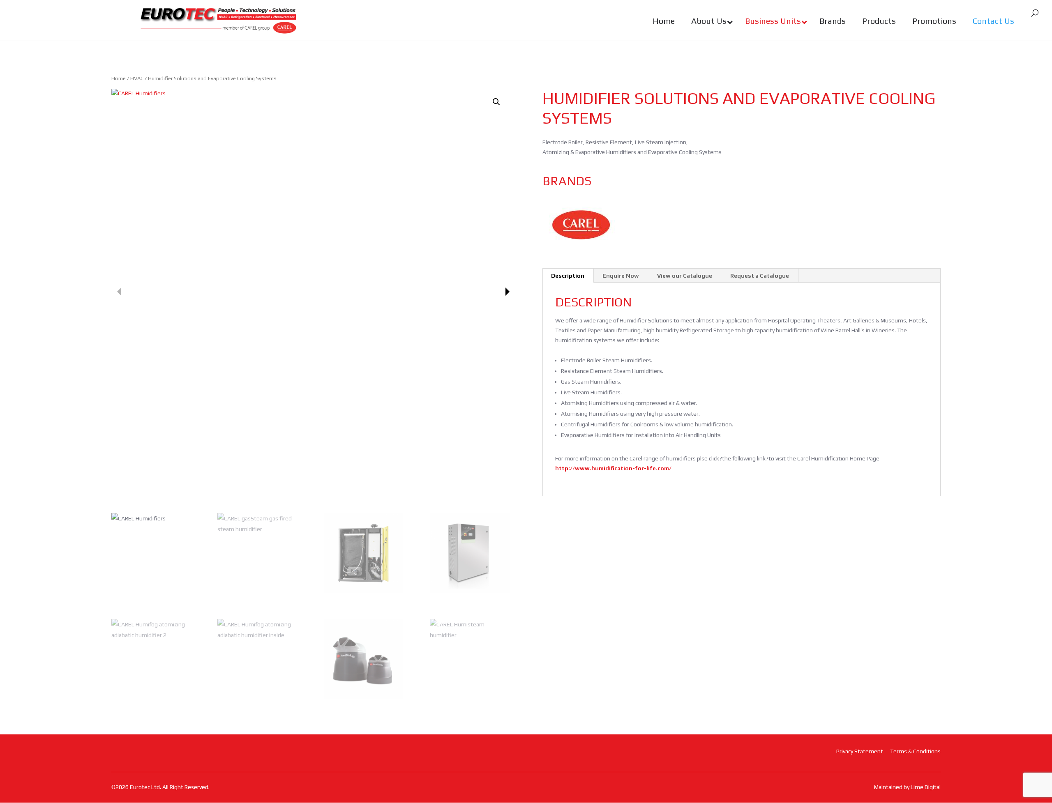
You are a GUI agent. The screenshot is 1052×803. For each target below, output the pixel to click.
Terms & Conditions (915, 751)
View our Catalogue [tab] (684, 275)
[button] (496, 101)
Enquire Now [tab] (620, 275)
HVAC (136, 78)
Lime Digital (926, 787)
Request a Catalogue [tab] (759, 275)
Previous (119, 292)
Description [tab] (567, 275)
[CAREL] (581, 225)
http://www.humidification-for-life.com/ (613, 468)
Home (118, 78)
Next (507, 292)
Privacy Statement (859, 751)
